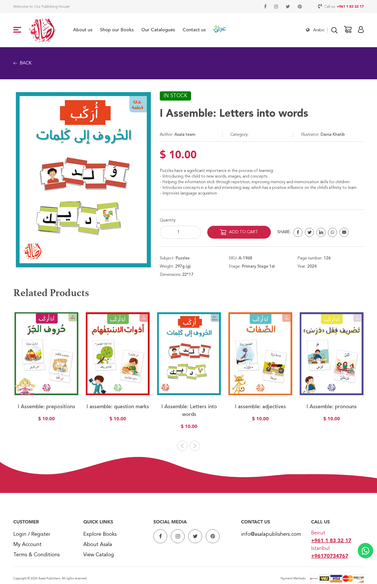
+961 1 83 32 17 (350, 6)
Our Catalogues (158, 30)
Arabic (319, 30)
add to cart (243, 232)
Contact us (194, 30)
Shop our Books (117, 30)
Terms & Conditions (36, 555)
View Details (46, 383)
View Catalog (98, 555)
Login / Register (31, 534)
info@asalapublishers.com (271, 534)
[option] (46, 370)
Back (26, 63)
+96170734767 (329, 556)
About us (82, 30)
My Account (27, 544)
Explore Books (100, 534)
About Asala (97, 544)
